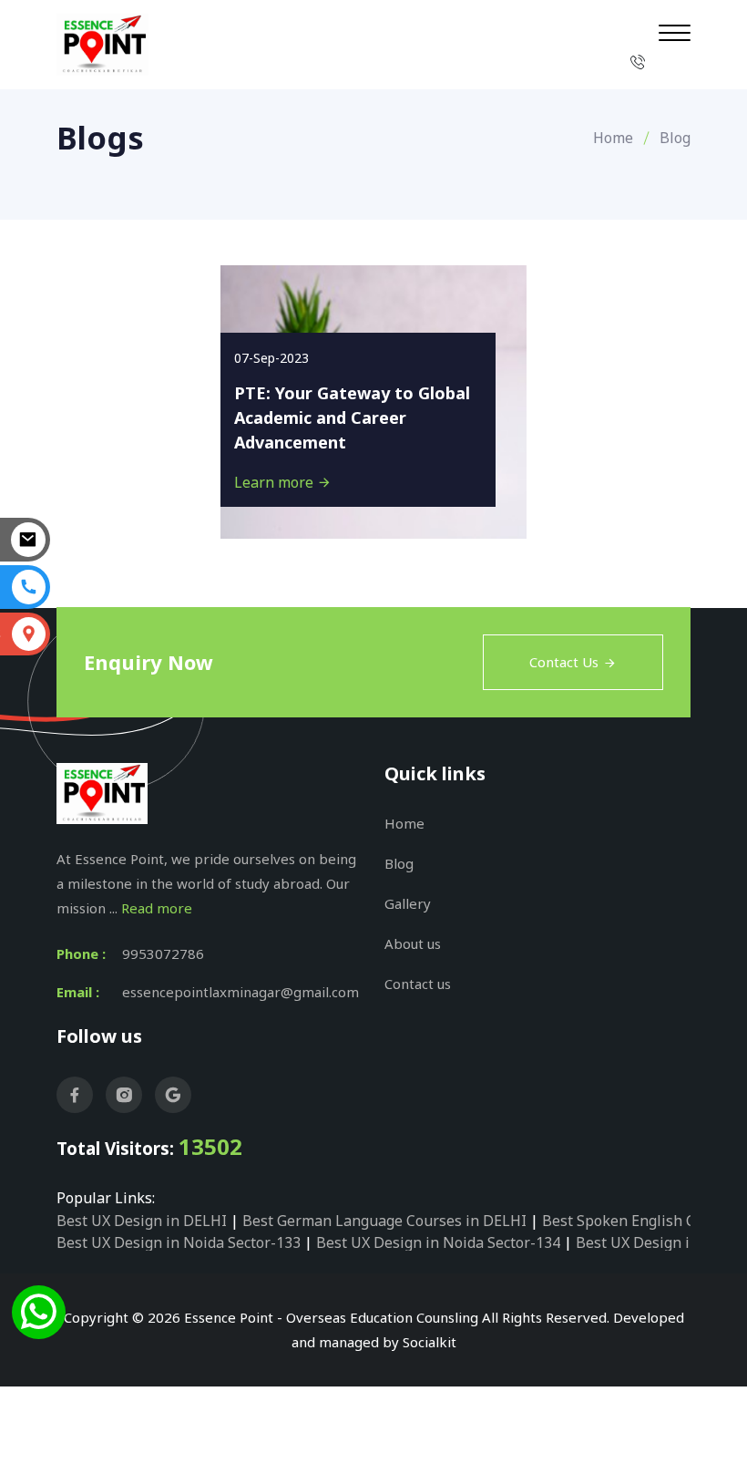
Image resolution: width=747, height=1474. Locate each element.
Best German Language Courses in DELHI (384, 1221)
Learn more (275, 482)
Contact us (417, 983)
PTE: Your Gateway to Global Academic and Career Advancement (352, 417)
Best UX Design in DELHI (141, 1221)
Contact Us (564, 662)
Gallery (407, 903)
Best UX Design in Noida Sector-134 (438, 1242)
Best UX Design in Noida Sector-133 (178, 1242)
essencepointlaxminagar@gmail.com (240, 992)
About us (412, 943)
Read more (156, 908)
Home (613, 138)
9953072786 (163, 953)
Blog (399, 863)
